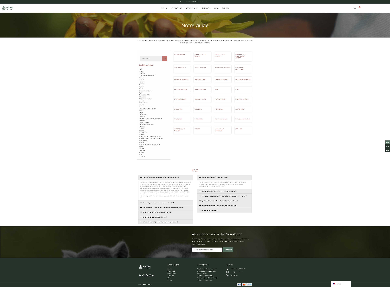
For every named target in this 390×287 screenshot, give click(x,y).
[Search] (164, 58)
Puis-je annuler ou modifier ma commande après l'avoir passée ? (163, 207)
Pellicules (142, 134)
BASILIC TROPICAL (180, 55)
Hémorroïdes (143, 114)
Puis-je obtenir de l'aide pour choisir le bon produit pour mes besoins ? (224, 196)
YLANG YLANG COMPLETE (219, 129)
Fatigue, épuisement (145, 107)
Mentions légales (202, 273)
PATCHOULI (198, 109)
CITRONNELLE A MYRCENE (220, 55)
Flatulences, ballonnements (147, 108)
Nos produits (176, 8)
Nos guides (206, 8)
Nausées (141, 128)
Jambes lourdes (144, 122)
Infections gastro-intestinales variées (150, 118)
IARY (216, 89)
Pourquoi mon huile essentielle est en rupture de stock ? (161, 177)
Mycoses (142, 126)
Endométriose (143, 103)
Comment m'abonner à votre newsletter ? (215, 177)
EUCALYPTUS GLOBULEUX (239, 68)
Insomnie (142, 120)
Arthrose (141, 81)
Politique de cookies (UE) (204, 280)
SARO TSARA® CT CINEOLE (179, 129)
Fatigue (141, 105)
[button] (165, 177)
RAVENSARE (178, 119)
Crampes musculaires (145, 91)
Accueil (164, 8)
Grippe (141, 111)
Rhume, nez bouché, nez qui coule (149, 144)
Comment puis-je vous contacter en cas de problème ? (219, 191)
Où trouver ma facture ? (209, 210)
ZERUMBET (238, 129)
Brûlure (141, 87)
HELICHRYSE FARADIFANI (243, 79)
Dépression (142, 97)
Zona (140, 154)
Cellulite (141, 89)
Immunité (142, 116)
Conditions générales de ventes (206, 269)
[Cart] (359, 8)
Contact (225, 8)
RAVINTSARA (199, 119)
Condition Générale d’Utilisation (206, 271)
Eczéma (141, 101)
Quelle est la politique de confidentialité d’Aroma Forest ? (220, 201)
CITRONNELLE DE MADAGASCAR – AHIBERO (240, 56)
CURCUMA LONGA (200, 68)
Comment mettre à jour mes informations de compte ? (160, 222)
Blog (216, 8)
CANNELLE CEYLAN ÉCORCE (200, 55)
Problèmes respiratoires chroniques (150, 136)
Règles (141, 146)
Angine (141, 71)
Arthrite (141, 79)
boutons (141, 83)
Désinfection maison (145, 99)
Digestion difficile (144, 95)
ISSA (236, 89)
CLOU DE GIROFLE (180, 68)
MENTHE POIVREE (220, 99)
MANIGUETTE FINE (200, 99)
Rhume (141, 142)
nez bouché (142, 130)
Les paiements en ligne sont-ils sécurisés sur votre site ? (219, 205)
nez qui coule (143, 132)
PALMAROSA (178, 109)
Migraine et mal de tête (146, 124)
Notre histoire (192, 8)
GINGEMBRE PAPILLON (222, 79)
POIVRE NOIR (219, 109)
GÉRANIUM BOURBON (181, 79)
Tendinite (142, 150)
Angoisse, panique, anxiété (147, 75)
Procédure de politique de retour (207, 278)
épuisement (142, 156)
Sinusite (141, 148)
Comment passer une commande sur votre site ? (158, 203)
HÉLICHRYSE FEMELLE (181, 89)
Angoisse (142, 73)
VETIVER (197, 129)
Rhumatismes (143, 140)
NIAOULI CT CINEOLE (241, 99)
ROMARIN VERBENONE (242, 119)
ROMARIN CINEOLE (221, 119)
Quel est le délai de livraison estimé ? (154, 217)
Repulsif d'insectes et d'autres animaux (151, 138)
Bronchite (142, 85)
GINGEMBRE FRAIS (200, 79)
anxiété (141, 77)
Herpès (141, 112)
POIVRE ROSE (239, 109)
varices (141, 152)
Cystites (141, 93)
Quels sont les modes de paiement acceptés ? (157, 212)
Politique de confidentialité (205, 275)
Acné (140, 69)
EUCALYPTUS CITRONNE (222, 68)
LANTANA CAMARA (180, 99)
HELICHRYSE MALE (200, 89)
